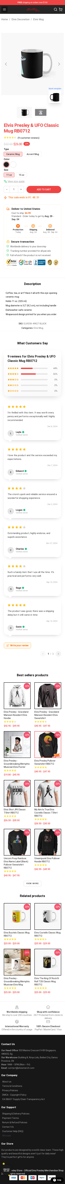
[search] (55, 9)
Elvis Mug (38, 19)
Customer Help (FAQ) (12, 1131)
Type (6, 149)
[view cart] (60, 9)
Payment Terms (10, 1118)
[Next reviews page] (58, 654)
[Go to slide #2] (40, 112)
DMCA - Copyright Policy (14, 1095)
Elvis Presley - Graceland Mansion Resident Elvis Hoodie (16, 715)
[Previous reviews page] (43, 654)
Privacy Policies (10, 1090)
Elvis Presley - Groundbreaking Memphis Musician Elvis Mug (17, 981)
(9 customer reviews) (28, 138)
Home (4, 19)
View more (32, 883)
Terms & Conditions (12, 1086)
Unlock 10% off (6, 1170)
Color (7, 159)
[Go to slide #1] (24, 112)
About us (6, 1081)
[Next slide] (59, 64)
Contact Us (8, 1127)
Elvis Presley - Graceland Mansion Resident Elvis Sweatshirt (46, 715)
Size (6, 170)
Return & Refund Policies (14, 1122)
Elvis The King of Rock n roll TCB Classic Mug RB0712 (46, 981)
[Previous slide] (6, 64)
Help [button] (59, 1180)
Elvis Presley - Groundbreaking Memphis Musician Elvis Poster (17, 763)
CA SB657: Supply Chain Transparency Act (23, 1099)
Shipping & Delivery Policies (16, 1113)
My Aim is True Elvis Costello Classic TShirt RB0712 (46, 812)
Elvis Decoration (21, 19)
